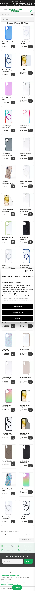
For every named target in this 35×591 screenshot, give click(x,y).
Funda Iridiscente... (25, 489)
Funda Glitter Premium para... (7, 350)
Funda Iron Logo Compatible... (7, 70)
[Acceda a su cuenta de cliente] (25, 10)
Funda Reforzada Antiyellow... (25, 42)
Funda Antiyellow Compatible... (7, 517)
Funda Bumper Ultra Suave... (8, 238)
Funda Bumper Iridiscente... (6, 406)
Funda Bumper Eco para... (25, 350)
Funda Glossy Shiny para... (8, 489)
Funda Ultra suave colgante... (25, 378)
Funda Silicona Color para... (8, 42)
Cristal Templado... (25, 70)
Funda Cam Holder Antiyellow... (25, 517)
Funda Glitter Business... (23, 238)
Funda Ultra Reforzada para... (7, 154)
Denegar (17, 318)
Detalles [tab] (17, 276)
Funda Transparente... (7, 266)
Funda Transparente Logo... (25, 182)
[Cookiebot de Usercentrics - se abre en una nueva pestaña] (25, 271)
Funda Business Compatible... (24, 461)
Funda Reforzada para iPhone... (25, 210)
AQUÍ (14, 293)
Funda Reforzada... (25, 98)
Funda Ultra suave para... (8, 98)
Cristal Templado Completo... (7, 210)
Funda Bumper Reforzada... (6, 126)
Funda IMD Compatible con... (7, 182)
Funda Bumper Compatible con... (25, 266)
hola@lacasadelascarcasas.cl (9, 584)
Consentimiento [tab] (7, 276)
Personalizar (16, 312)
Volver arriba (26, 540)
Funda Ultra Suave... (8, 461)
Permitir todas (17, 306)
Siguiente (29, 535)
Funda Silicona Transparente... (7, 378)
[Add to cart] (13, 46)
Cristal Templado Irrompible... (24, 434)
